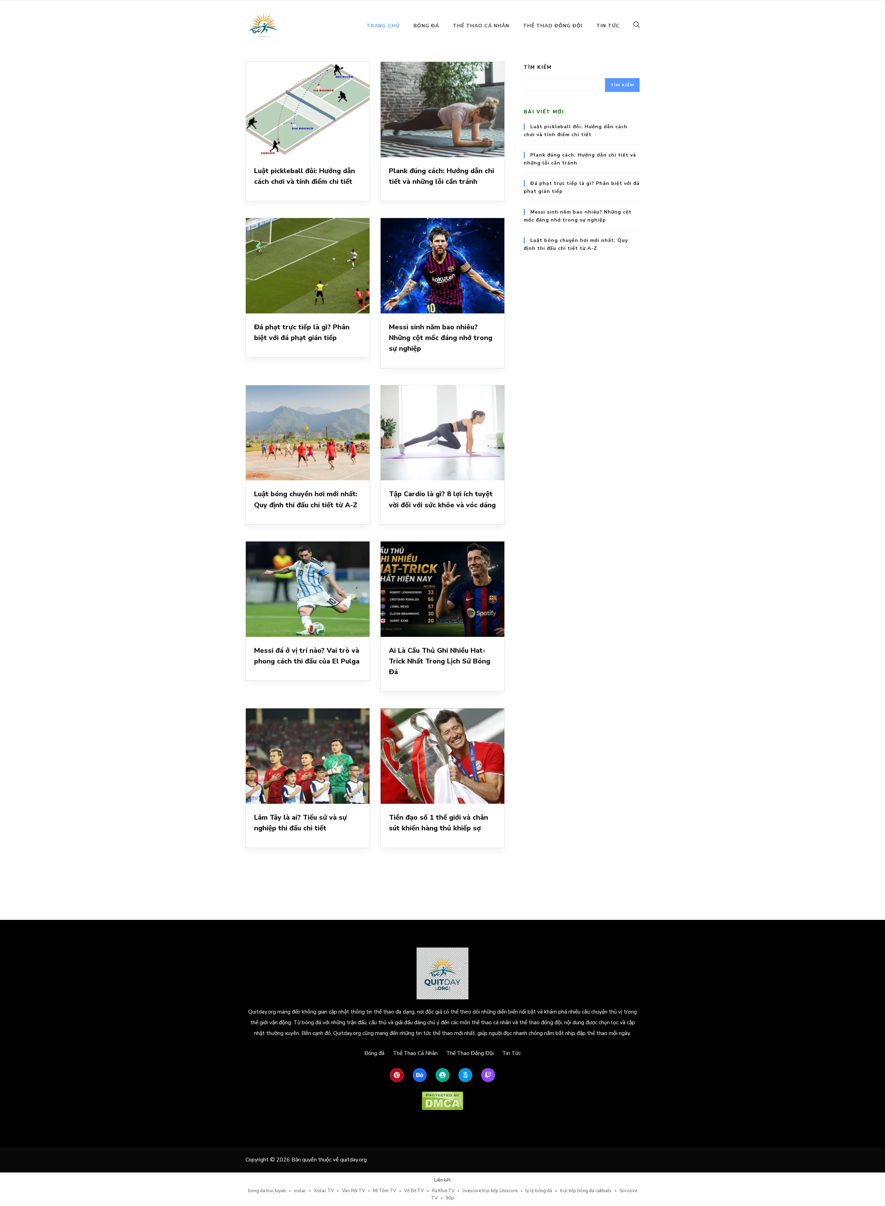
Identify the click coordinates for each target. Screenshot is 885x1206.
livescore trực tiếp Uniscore (490, 1191)
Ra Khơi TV (443, 1191)
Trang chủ (383, 25)
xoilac (300, 1191)
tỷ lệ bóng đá (538, 1191)
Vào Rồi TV (353, 1191)
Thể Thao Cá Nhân (481, 25)
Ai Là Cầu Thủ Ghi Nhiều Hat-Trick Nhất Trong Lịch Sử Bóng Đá (439, 661)
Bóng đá (426, 25)
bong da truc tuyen (267, 1191)
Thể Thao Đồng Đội (553, 25)
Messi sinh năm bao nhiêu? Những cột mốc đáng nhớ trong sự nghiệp (440, 338)
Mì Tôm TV (384, 1191)
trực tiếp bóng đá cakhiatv (586, 1191)
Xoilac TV (324, 1191)
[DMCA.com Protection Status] (442, 1100)
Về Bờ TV (414, 1191)
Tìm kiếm (538, 67)
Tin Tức (608, 25)
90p (450, 1198)
